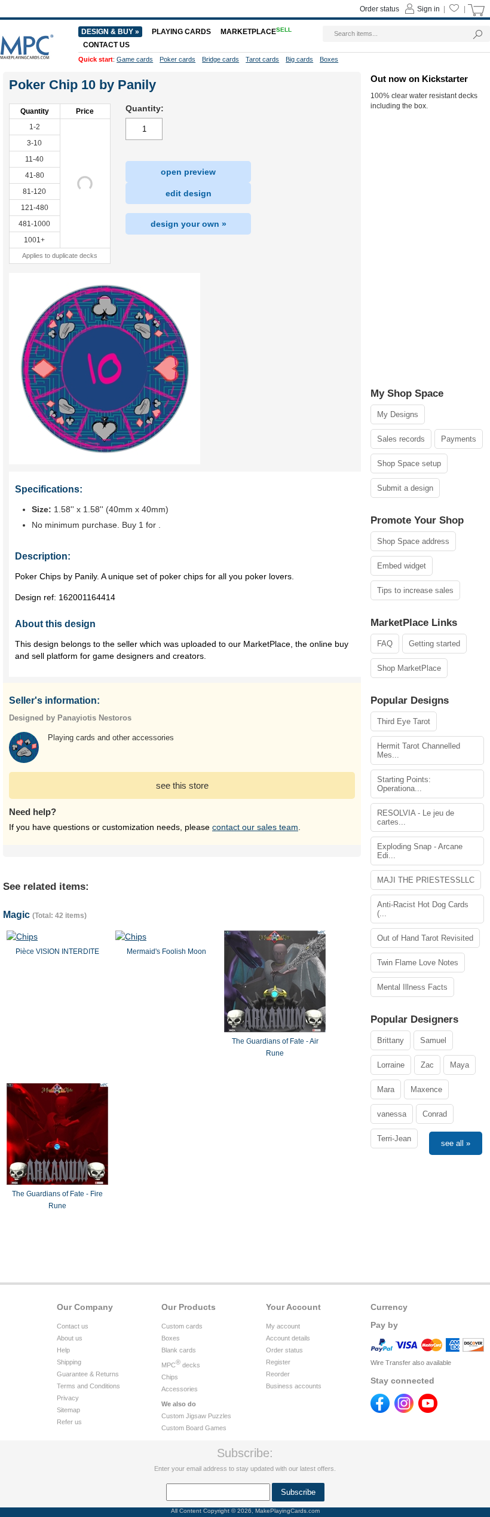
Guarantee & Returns (88, 1374)
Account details (288, 1338)
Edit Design (189, 193)
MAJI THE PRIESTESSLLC (425, 879)
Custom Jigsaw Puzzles (196, 1415)
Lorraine (391, 1064)
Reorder (278, 1374)
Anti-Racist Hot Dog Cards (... (422, 909)
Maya (459, 1064)
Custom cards (182, 1326)
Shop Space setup (409, 463)
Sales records (401, 438)
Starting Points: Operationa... (404, 784)
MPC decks (180, 1365)
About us (69, 1338)
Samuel (433, 1040)
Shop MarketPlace (409, 668)
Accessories (179, 1389)
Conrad (434, 1113)
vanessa (391, 1113)
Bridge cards (220, 59)
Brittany (390, 1040)
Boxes (170, 1338)
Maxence (426, 1089)
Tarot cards (262, 59)
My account (283, 1326)
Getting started (434, 643)
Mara (385, 1089)
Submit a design (405, 488)
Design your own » (188, 224)
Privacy (68, 1398)
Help (63, 1350)
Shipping (69, 1362)
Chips (169, 1377)
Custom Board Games (193, 1427)
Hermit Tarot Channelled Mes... (418, 750)
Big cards (299, 59)
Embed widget (401, 565)
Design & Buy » (110, 32)
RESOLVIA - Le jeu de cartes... (415, 817)
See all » (455, 1143)
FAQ (385, 643)
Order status (284, 1350)
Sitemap (68, 1409)
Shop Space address (413, 541)
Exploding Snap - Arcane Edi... (420, 851)
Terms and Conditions (88, 1386)
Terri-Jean (394, 1138)
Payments (458, 438)
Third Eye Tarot (403, 721)
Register (278, 1362)
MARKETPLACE (256, 32)
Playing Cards (181, 32)
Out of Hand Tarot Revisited (425, 938)
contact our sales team (255, 827)
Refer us (69, 1421)
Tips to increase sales (415, 590)
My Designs (397, 414)
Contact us (72, 1326)
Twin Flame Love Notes (417, 962)
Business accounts (293, 1386)
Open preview (188, 172)
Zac (427, 1064)
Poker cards (177, 59)
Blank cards (178, 1350)
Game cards (135, 59)
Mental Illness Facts (412, 987)
